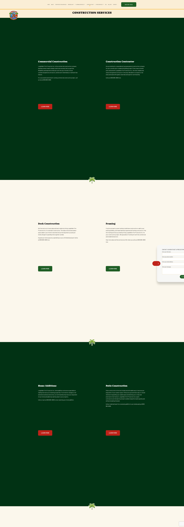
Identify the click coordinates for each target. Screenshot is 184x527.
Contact (115, 4)
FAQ (106, 4)
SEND (172, 276)
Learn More (45, 106)
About (52, 4)
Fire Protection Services (60, 4)
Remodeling (70, 4)
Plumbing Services (80, 4)
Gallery (110, 4)
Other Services (99, 4)
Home (48, 4)
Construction (90, 4)
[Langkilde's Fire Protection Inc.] (13, 15)
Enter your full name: (156, 251)
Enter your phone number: (157, 256)
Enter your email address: (157, 261)
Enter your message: (156, 266)
